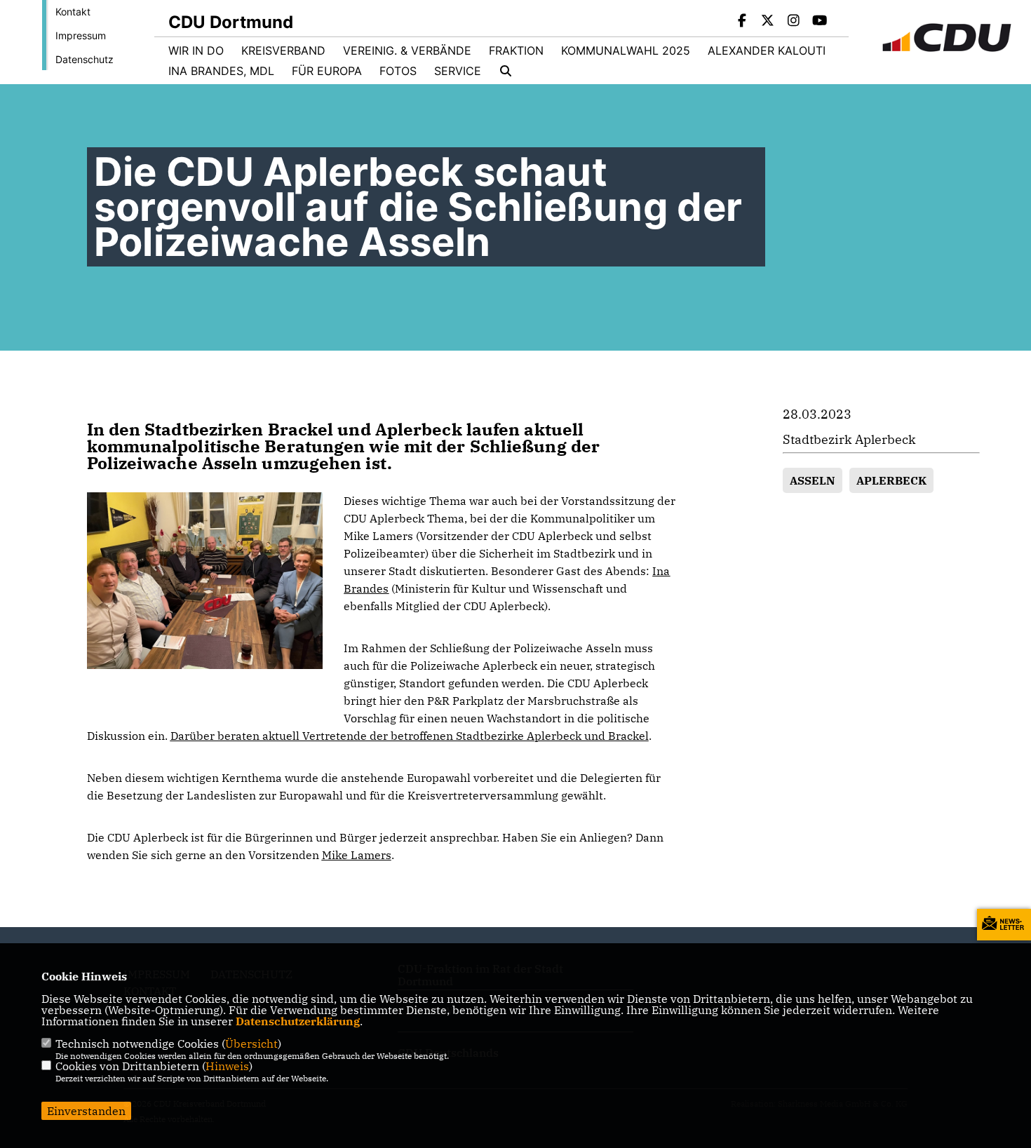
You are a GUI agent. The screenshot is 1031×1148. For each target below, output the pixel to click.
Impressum (80, 35)
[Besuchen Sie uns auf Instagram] (794, 21)
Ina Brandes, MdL (221, 70)
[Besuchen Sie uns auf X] (768, 21)
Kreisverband (283, 50)
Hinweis (227, 1066)
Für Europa (327, 70)
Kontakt (72, 12)
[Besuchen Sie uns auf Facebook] (742, 21)
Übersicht (251, 1043)
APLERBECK (891, 480)
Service (457, 70)
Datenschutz (84, 59)
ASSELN (812, 480)
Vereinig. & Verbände (407, 50)
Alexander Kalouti (767, 50)
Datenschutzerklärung (298, 1021)
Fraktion (516, 50)
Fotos (398, 70)
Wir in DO (196, 50)
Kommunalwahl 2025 (625, 50)
